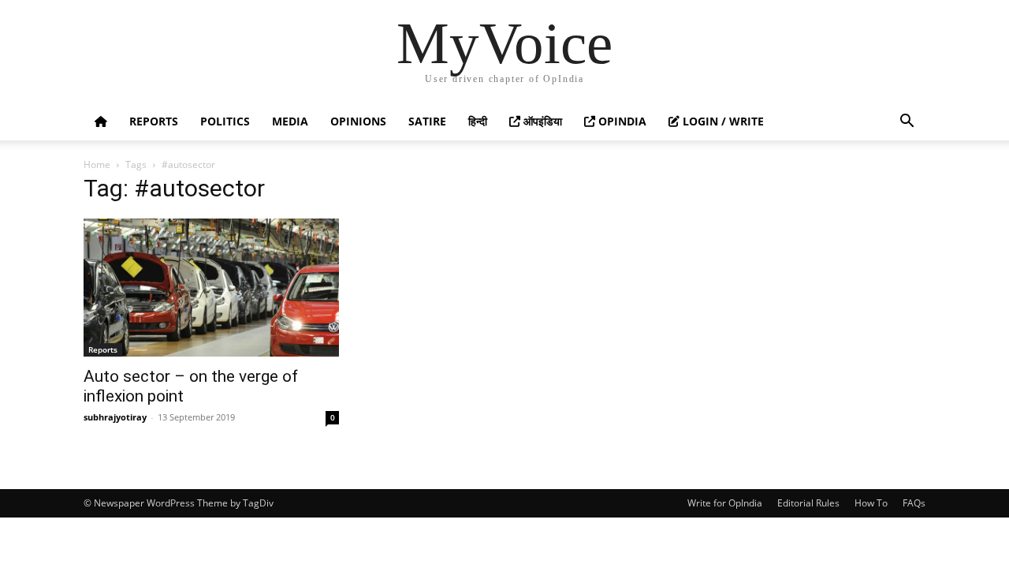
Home (97, 164)
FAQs (914, 503)
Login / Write (721, 121)
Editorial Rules (808, 503)
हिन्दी (477, 121)
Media (290, 121)
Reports (153, 121)
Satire (427, 121)
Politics (225, 121)
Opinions (358, 121)
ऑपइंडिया (541, 121)
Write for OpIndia (724, 503)
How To (871, 503)
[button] (906, 122)
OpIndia (620, 121)
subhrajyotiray (115, 417)
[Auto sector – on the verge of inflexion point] (211, 288)
